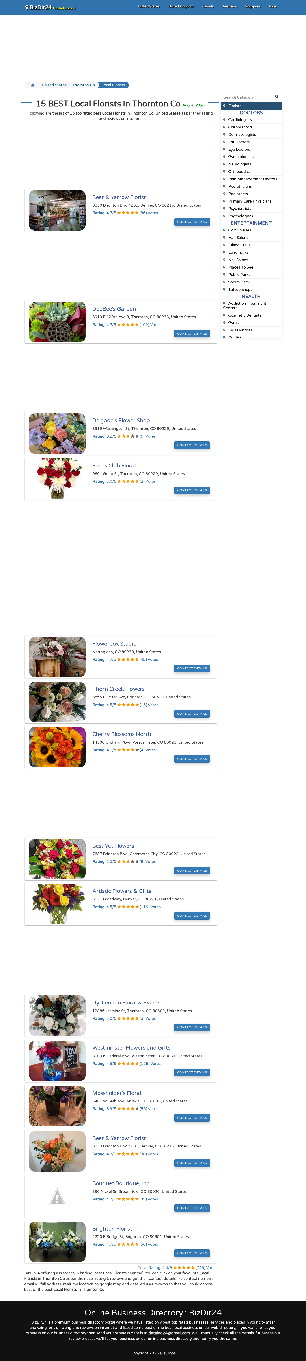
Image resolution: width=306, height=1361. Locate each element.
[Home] (33, 85)
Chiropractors (239, 127)
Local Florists (113, 85)
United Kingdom (180, 6)
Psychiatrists (239, 208)
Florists (234, 106)
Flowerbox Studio (114, 644)
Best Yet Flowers (113, 846)
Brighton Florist (112, 1229)
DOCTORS (251, 113)
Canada (208, 6)
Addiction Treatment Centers (244, 305)
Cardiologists (239, 119)
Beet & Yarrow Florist (119, 197)
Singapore (252, 6)
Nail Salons (237, 260)
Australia (229, 6)
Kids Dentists (239, 330)
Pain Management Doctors (252, 179)
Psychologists (240, 216)
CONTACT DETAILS (192, 222)
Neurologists (239, 164)
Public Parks (238, 274)
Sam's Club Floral (114, 465)
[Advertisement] (153, 48)
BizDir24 (51, 7)
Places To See (240, 267)
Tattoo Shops (239, 289)
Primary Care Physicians (249, 201)
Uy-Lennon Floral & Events (126, 1003)
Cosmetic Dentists (244, 315)
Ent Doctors (238, 142)
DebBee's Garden (114, 309)
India (273, 6)
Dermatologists (241, 134)
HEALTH (251, 296)
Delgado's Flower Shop (121, 420)
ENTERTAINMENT (251, 223)
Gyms (233, 322)
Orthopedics (238, 171)
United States (148, 6)
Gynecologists (240, 156)
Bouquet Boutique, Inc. (121, 1183)
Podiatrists (237, 194)
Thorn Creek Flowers (118, 689)
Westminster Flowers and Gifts (131, 1048)
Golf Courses (239, 230)
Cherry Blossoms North (121, 734)
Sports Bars (238, 282)
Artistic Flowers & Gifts (121, 891)
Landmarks (237, 252)
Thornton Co (83, 85)
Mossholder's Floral (116, 1093)
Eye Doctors (238, 149)
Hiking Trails (238, 245)
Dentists (235, 337)
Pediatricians (239, 186)
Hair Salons (237, 237)
